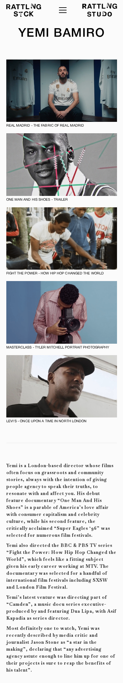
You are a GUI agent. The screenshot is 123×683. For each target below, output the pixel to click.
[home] (23, 10)
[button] (61, 10)
